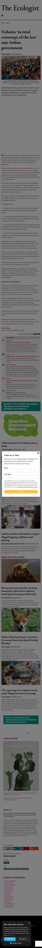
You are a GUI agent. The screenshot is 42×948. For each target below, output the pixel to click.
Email (6, 468)
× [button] (29, 923)
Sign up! (21, 492)
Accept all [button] (9, 939)
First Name (7, 474)
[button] (16, 943)
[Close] (38, 453)
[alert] (16, 933)
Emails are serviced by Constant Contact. (28, 487)
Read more (11, 935)
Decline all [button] (23, 939)
